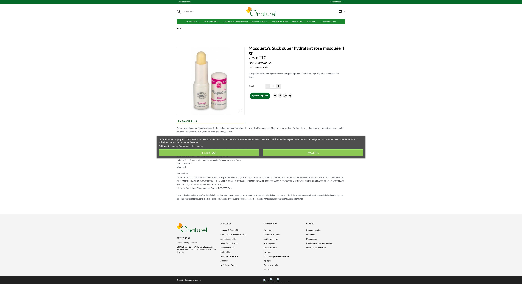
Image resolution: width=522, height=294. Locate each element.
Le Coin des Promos (228, 265)
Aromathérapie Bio (211, 21)
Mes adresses (311, 239)
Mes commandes (313, 230)
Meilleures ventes (270, 239)
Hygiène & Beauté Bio (259, 21)
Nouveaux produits (271, 235)
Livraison (267, 252)
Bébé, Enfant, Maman (280, 21)
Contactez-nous (184, 2)
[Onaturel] (261, 11)
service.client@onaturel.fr (187, 243)
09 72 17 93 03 (183, 238)
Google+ (285, 96)
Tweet (275, 96)
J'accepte (313, 152)
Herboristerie (297, 21)
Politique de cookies (168, 146)
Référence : (254, 63)
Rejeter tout (209, 152)
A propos (267, 261)
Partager (280, 96)
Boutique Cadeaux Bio (229, 257)
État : (251, 67)
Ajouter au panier (260, 96)
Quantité (252, 86)
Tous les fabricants (328, 21)
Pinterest (290, 96)
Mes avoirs (310, 235)
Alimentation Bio (193, 21)
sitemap (266, 270)
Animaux (224, 261)
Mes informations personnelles (319, 243)
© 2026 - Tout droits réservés (189, 280)
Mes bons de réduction (316, 248)
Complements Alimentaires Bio (235, 21)
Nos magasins (269, 243)
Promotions (268, 230)
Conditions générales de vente (276, 257)
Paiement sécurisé (271, 265)
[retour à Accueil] (179, 29)
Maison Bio (311, 21)
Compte (310, 224)
